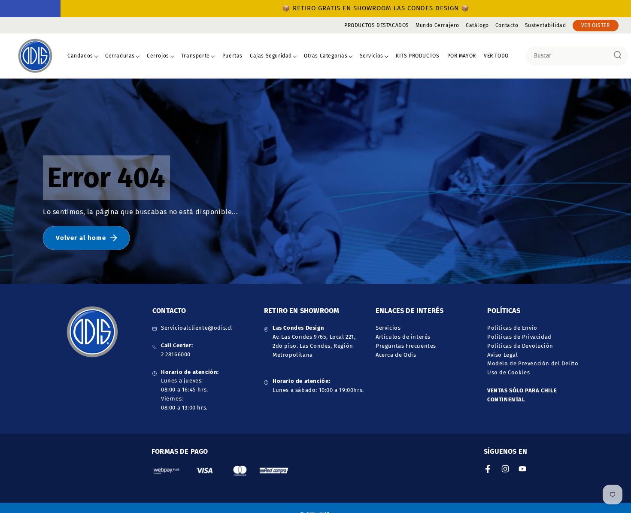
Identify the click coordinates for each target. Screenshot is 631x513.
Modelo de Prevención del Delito (533, 363)
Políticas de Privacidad (519, 337)
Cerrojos (158, 56)
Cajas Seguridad (271, 56)
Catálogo (477, 25)
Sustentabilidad (545, 25)
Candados (80, 56)
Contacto (507, 25)
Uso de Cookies (508, 372)
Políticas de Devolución (520, 345)
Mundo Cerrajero (437, 25)
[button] (83, 56)
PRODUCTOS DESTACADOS (376, 25)
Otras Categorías (326, 56)
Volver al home (81, 238)
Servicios (371, 56)
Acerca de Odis (396, 354)
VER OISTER (595, 25)
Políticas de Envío (512, 328)
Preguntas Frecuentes (406, 345)
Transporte (195, 56)
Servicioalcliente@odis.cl (196, 328)
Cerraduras (120, 56)
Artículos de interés (403, 337)
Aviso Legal (502, 354)
